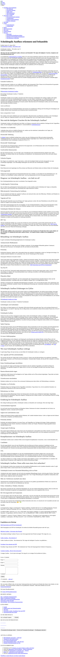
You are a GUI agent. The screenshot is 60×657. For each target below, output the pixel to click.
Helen (5, 652)
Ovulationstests (9, 18)
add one (10, 579)
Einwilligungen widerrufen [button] (12, 38)
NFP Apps (6, 30)
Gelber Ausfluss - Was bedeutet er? (9, 538)
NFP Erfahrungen (10, 13)
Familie (5, 607)
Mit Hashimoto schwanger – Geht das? (13, 637)
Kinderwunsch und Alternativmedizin (12, 608)
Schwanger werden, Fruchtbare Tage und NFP (14, 611)
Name (2, 559)
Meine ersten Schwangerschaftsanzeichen (10, 599)
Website (2, 565)
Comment (3, 574)
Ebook (5, 27)
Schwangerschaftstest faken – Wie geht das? (14, 641)
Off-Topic (6, 609)
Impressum (8, 34)
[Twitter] (3, 2)
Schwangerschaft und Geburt (10, 612)
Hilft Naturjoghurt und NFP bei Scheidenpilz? (11, 525)
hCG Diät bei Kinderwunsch (10, 640)
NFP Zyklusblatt (10, 14)
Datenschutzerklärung (6, 586)
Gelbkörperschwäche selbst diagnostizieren (18, 653)
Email (2, 562)
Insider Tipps (9, 11)
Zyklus (5, 23)
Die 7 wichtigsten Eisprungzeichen (9, 596)
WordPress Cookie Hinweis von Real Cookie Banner (13, 655)
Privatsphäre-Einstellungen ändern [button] (14, 35)
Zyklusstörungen (10, 24)
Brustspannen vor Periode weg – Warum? (19, 650)
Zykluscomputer (7, 31)
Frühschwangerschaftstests (12, 19)
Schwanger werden (8, 15)
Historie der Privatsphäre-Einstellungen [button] (15, 36)
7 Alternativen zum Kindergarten (15, 652)
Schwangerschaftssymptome (13, 17)
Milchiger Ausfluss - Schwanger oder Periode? (11, 531)
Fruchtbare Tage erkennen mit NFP (9, 544)
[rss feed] (3, 3)
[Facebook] (2, 1)
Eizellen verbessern (10, 20)
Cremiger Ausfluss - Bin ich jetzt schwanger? (11, 550)
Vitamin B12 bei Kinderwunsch (11, 639)
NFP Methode (9, 9)
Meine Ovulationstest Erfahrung (8, 598)
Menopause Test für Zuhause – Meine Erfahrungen (20, 649)
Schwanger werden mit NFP (7, 600)
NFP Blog (6, 22)
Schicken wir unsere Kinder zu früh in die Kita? (23, 648)
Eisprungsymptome (10, 10)
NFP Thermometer (8, 28)
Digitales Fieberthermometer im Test (12, 643)
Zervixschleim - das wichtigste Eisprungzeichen (12, 602)
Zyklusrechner (9, 26)
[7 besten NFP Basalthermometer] (9, 591)
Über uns (6, 32)
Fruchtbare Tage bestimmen (10, 7)
